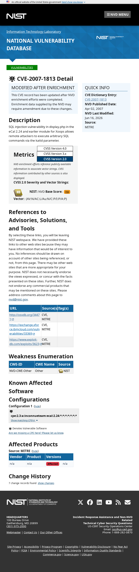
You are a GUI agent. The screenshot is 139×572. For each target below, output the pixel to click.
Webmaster (14, 532)
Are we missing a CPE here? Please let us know (36, 433)
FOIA (24, 550)
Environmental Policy (43, 550)
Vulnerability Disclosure (96, 546)
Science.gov (71, 554)
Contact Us (30, 532)
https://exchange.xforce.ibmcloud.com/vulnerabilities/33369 (24, 329)
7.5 (67, 191)
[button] (117, 14)
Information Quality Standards (102, 550)
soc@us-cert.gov (122, 529)
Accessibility (31, 546)
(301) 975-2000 (16, 526)
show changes (46, 483)
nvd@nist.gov (18, 299)
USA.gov (87, 554)
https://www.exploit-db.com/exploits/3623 (24, 342)
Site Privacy (14, 546)
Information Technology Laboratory (34, 31)
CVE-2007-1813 (96, 99)
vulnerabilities (22, 67)
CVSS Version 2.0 (55, 159)
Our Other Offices (51, 532)
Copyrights (71, 546)
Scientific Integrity (70, 550)
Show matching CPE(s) (23, 420)
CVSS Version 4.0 (55, 148)
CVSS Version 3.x (55, 154)
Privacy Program (52, 546)
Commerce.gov (52, 554)
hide (37, 406)
